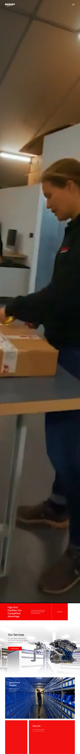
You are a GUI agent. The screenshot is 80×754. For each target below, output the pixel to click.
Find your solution (15, 648)
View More (59, 611)
